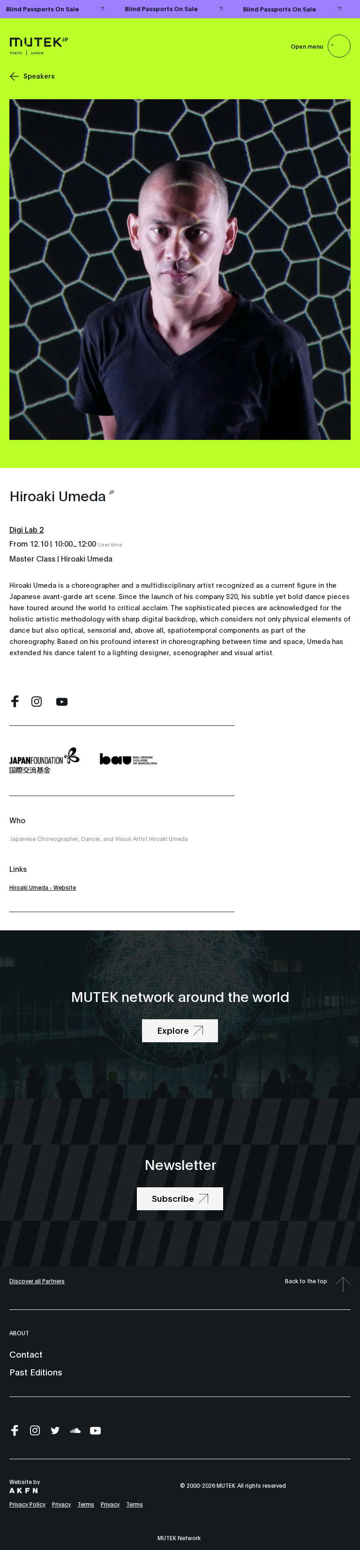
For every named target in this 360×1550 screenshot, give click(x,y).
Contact (26, 1354)
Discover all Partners (37, 1280)
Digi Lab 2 (26, 529)
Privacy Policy (27, 1503)
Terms (85, 1503)
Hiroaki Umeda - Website (42, 887)
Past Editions (35, 1371)
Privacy (61, 1503)
